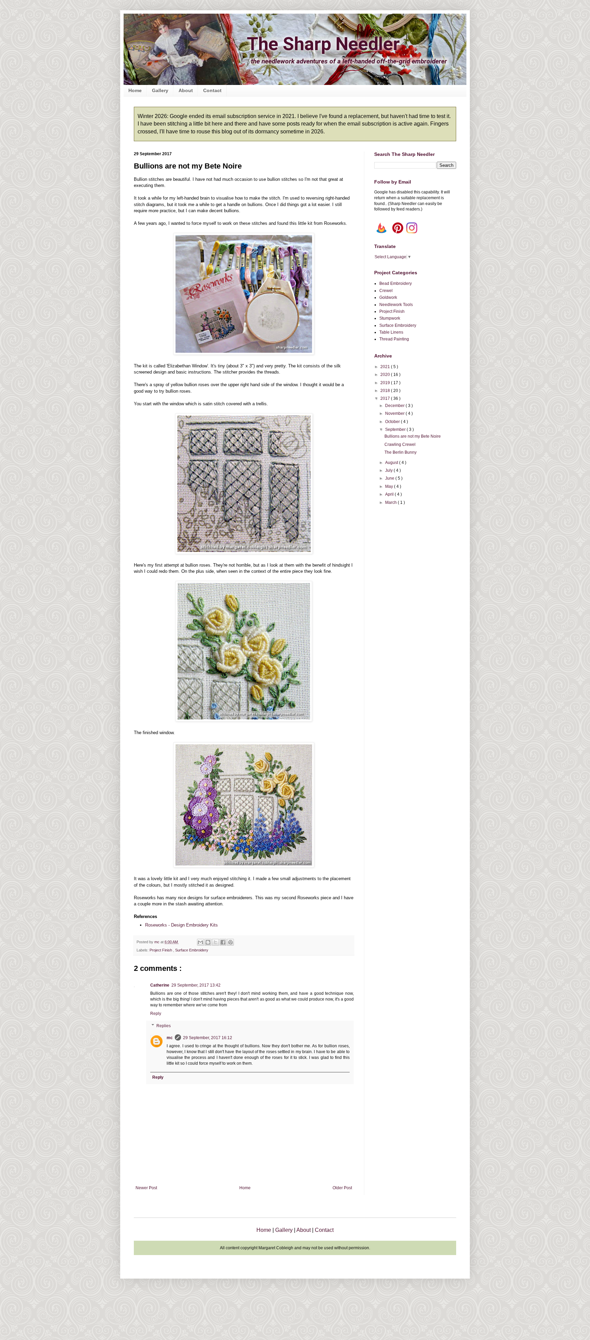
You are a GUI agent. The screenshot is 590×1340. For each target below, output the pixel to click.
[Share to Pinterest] (230, 942)
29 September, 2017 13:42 (196, 985)
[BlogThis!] (208, 942)
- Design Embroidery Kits (192, 925)
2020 (385, 374)
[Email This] (200, 942)
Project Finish (161, 950)
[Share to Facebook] (223, 942)
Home (135, 90)
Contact (212, 90)
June (390, 478)
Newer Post (146, 1187)
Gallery (160, 90)
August (392, 462)
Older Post (342, 1187)
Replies (163, 1025)
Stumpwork (389, 318)
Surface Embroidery (191, 950)
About (186, 90)
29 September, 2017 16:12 (207, 1037)
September (396, 429)
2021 (385, 366)
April (390, 494)
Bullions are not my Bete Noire (412, 436)
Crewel (386, 290)
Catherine (159, 985)
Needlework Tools (396, 304)
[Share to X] (215, 942)
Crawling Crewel (400, 444)
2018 (385, 390)
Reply (155, 1013)
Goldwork (388, 297)
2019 (385, 382)
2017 (385, 398)
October (393, 421)
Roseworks (156, 925)
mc (170, 1037)
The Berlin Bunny (400, 452)
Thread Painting (394, 339)
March (391, 502)
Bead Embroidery (395, 283)
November (395, 413)
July (389, 470)
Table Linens (391, 332)
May (389, 486)
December (395, 405)
